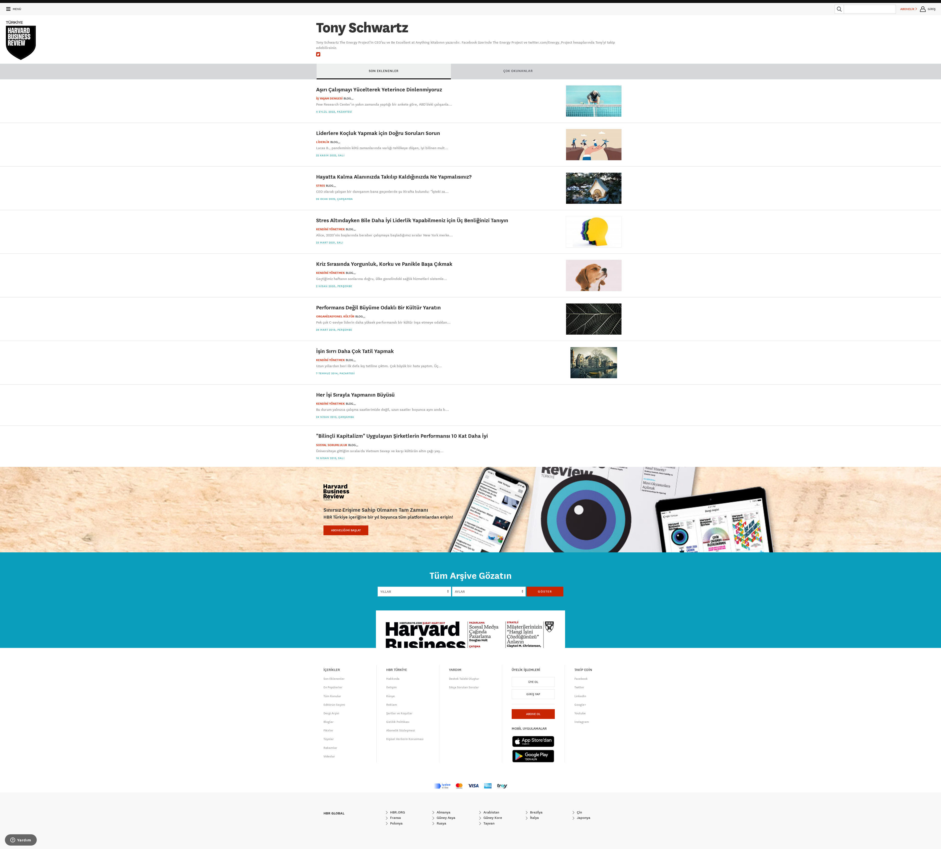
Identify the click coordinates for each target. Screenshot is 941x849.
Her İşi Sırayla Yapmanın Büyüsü (355, 394)
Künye (390, 696)
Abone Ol (533, 714)
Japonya (583, 817)
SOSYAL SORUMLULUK (331, 445)
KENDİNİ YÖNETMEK (330, 229)
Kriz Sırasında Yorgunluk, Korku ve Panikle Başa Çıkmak (384, 263)
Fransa (395, 817)
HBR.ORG (397, 812)
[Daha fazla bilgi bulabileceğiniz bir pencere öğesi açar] (21, 840)
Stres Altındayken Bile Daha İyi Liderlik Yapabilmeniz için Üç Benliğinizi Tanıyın (412, 220)
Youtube (580, 713)
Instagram (581, 722)
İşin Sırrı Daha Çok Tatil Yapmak (355, 351)
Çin (579, 812)
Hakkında (392, 679)
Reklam (391, 705)
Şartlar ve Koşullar (399, 713)
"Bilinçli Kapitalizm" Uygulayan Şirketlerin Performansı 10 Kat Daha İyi (402, 435)
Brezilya (536, 812)
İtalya (534, 817)
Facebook (581, 679)
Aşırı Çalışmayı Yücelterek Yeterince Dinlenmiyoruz (379, 89)
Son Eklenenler (334, 679)
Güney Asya (445, 817)
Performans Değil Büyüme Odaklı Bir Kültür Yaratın (378, 307)
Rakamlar (330, 748)
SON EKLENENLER (383, 71)
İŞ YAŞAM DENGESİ (329, 98)
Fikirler (328, 730)
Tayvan (489, 823)
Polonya (396, 823)
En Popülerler (332, 687)
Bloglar (328, 722)
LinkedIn (580, 696)
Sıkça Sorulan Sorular (464, 687)
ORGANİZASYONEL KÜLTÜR (335, 316)
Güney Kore (492, 817)
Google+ (580, 705)
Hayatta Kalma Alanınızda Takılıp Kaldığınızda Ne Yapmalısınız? (393, 176)
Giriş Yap (533, 694)
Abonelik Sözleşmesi (400, 730)
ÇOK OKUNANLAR (518, 71)
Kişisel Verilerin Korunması (404, 739)
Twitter (579, 687)
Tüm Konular (332, 696)
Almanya (443, 812)
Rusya (441, 823)
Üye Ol (533, 682)
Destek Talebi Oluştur (464, 679)
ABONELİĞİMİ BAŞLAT (346, 530)
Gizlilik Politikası (397, 722)
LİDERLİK (322, 142)
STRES (320, 186)
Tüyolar (328, 739)
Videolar (329, 756)
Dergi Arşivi (331, 713)
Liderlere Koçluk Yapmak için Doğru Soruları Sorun (378, 133)
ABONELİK (907, 9)
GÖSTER (545, 592)
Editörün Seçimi (334, 705)
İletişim (391, 687)
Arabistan (491, 812)
